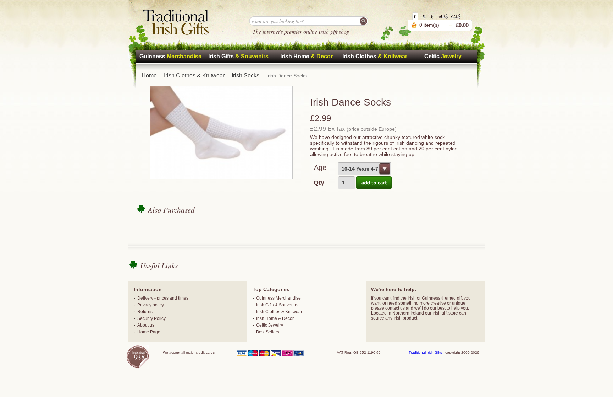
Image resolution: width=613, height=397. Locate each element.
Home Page (148, 331)
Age (320, 167)
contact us (395, 308)
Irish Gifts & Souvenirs (277, 304)
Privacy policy (150, 304)
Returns (145, 311)
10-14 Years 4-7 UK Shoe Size (362, 170)
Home (149, 76)
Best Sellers (267, 331)
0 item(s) (429, 25)
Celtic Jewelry (269, 325)
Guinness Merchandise (278, 298)
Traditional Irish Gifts (425, 352)
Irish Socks (245, 76)
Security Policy (151, 318)
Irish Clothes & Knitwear (194, 76)
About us (145, 325)
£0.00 (462, 25)
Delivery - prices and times (162, 298)
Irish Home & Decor (275, 318)
